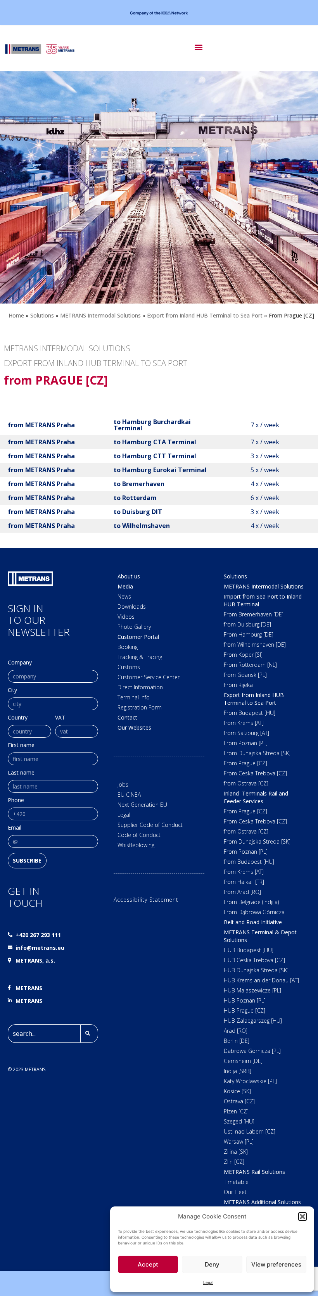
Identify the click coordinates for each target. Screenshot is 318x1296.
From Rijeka (238, 685)
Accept (148, 1264)
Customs (129, 667)
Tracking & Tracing (140, 657)
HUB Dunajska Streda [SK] (256, 970)
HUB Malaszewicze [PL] (252, 990)
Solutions (42, 315)
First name (21, 745)
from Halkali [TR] (244, 881)
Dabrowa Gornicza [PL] (252, 1050)
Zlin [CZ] (234, 1161)
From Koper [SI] (243, 654)
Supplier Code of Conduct (150, 824)
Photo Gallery (134, 626)
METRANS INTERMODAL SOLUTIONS (67, 348)
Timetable (236, 1182)
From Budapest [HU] (249, 712)
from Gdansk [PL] (245, 674)
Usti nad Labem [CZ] (249, 1131)
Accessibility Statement (146, 899)
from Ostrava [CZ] (246, 783)
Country (18, 718)
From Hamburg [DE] (248, 634)
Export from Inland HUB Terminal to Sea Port (205, 315)
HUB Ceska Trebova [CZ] (254, 960)
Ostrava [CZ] (239, 1101)
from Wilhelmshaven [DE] (255, 644)
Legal (208, 1282)
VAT (60, 718)
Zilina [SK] (236, 1151)
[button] (302, 1216)
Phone (16, 800)
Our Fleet (235, 1192)
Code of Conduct (139, 835)
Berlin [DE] (236, 1040)
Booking (128, 647)
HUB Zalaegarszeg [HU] (253, 1020)
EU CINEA (129, 794)
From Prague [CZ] (245, 763)
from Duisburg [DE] (247, 624)
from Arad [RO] (242, 892)
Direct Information (140, 687)
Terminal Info (134, 697)
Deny (212, 1264)
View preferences (276, 1264)
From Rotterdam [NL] (250, 664)
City (12, 690)
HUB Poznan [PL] (245, 1000)
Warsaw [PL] (239, 1141)
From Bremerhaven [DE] (253, 614)
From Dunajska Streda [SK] (257, 753)
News (124, 596)
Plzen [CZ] (236, 1111)
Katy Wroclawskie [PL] (250, 1081)
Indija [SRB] (237, 1071)
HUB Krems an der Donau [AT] (261, 980)
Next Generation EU (142, 804)
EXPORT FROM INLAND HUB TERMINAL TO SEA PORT (95, 363)
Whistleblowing (136, 845)
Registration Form (140, 707)
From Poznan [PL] (246, 743)
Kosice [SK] (237, 1091)
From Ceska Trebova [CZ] (255, 773)
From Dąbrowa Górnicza (254, 912)
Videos (126, 616)
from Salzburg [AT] (246, 733)
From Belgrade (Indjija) (251, 902)
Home (16, 315)
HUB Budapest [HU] (248, 950)
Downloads (132, 606)
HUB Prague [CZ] (244, 1010)
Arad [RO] (235, 1030)
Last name (21, 773)
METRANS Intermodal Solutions (100, 315)
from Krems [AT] (244, 723)
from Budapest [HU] (249, 861)
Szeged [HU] (239, 1121)
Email (14, 828)
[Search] (89, 1033)
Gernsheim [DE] (243, 1061)
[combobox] (44, 1033)
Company (20, 663)
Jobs (123, 784)
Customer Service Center (149, 677)
